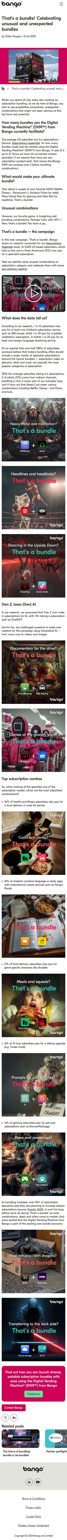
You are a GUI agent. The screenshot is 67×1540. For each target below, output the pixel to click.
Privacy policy (33, 1507)
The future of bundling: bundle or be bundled (16, 1453)
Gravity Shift (34, 1209)
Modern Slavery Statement (33, 1525)
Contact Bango (14, 1407)
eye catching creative (14, 269)
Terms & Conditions (33, 1498)
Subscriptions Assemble (25, 143)
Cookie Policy (33, 1516)
